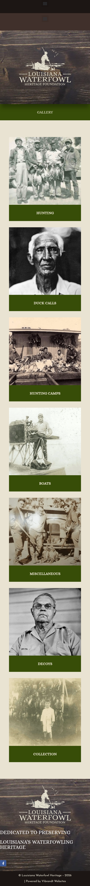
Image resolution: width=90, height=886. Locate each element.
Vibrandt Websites (54, 881)
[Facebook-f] (3, 863)
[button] (45, 3)
